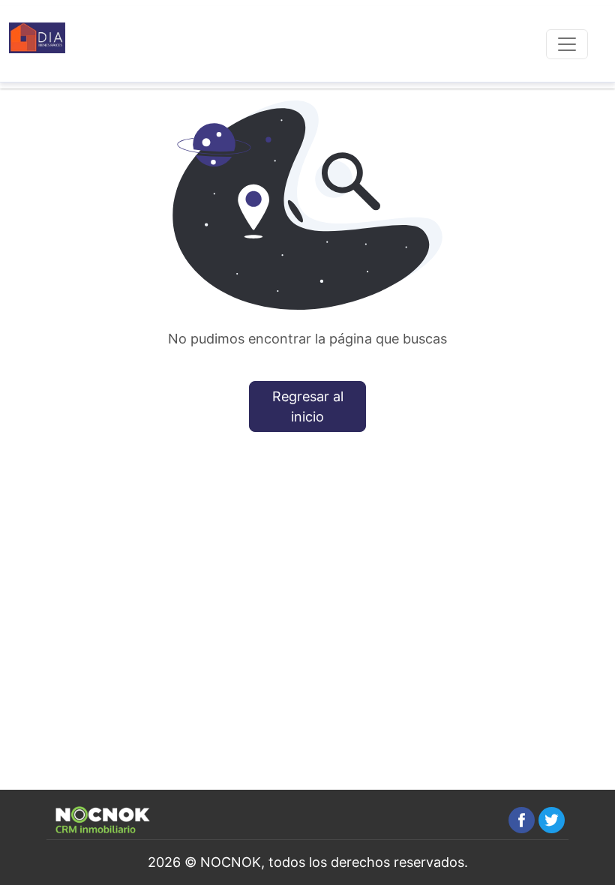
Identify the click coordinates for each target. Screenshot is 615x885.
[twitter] (551, 820)
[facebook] (521, 820)
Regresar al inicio (308, 406)
